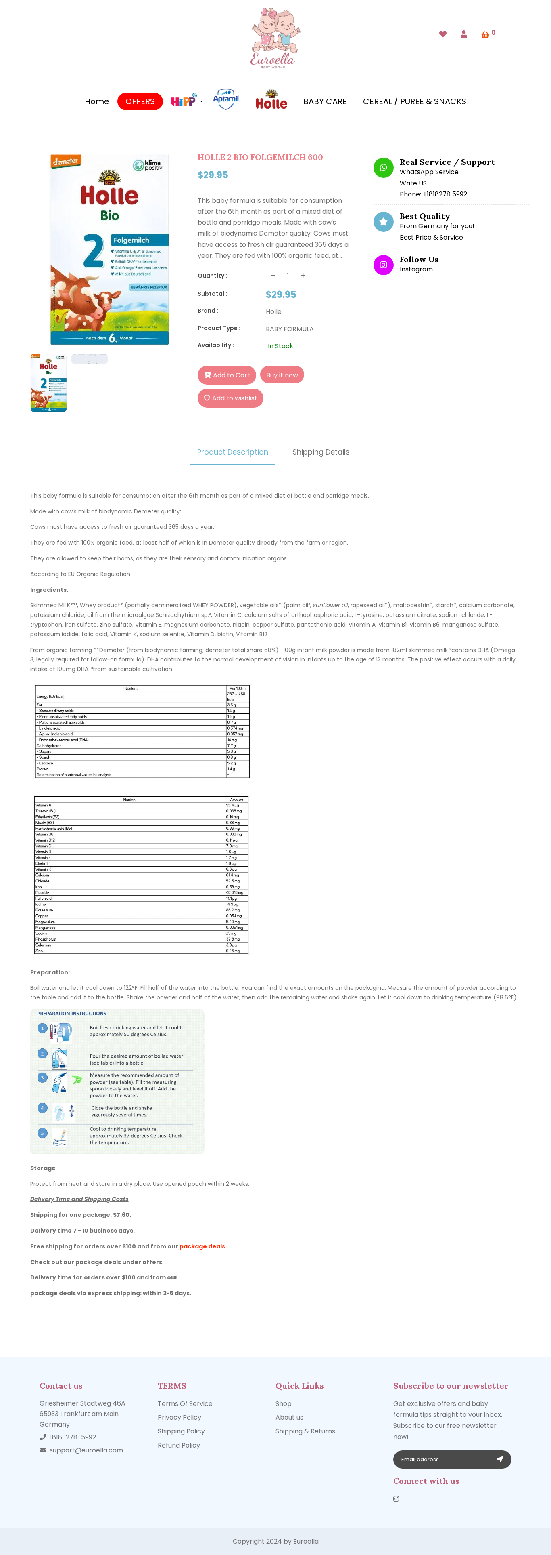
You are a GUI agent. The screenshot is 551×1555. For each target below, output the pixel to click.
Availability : (216, 345)
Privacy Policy (179, 1417)
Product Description (232, 452)
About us (289, 1417)
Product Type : (219, 328)
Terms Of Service (185, 1403)
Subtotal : (212, 294)
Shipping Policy (181, 1431)
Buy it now (282, 375)
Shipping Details (321, 452)
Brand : (208, 311)
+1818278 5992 (445, 194)
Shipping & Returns (305, 1431)
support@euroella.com (86, 1450)
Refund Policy (179, 1445)
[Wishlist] (443, 34)
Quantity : (212, 275)
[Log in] (464, 34)
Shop (284, 1403)
